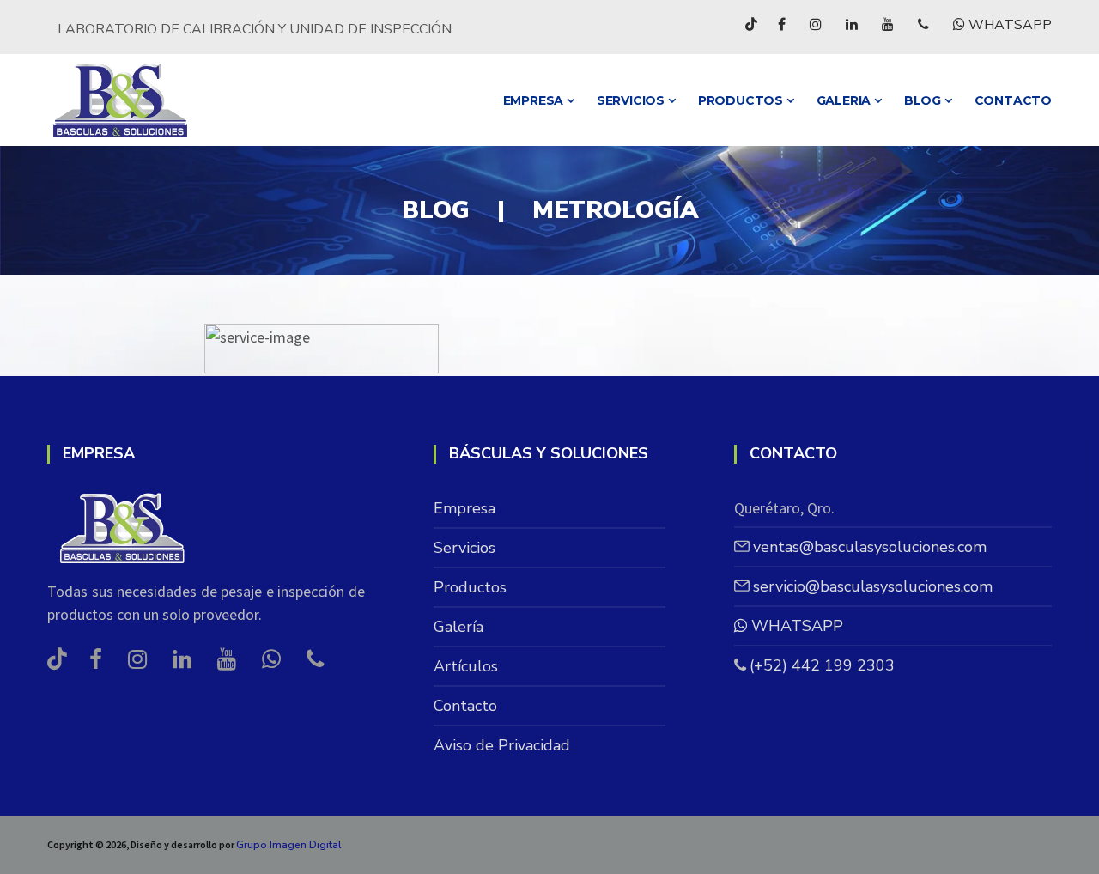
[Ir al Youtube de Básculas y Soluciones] (887, 24)
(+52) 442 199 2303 (822, 665)
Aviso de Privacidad (502, 745)
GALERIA (845, 100)
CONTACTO (1013, 100)
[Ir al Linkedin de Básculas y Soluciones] (851, 24)
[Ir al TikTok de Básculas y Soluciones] (751, 24)
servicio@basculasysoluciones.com (873, 586)
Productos (470, 587)
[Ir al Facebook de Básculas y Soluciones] (782, 24)
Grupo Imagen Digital (289, 845)
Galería (458, 626)
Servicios (632, 100)
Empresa (535, 100)
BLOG (924, 100)
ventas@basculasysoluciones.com (870, 547)
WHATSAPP (1008, 24)
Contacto (465, 705)
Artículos (466, 666)
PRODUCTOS (742, 100)
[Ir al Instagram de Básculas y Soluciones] (815, 24)
